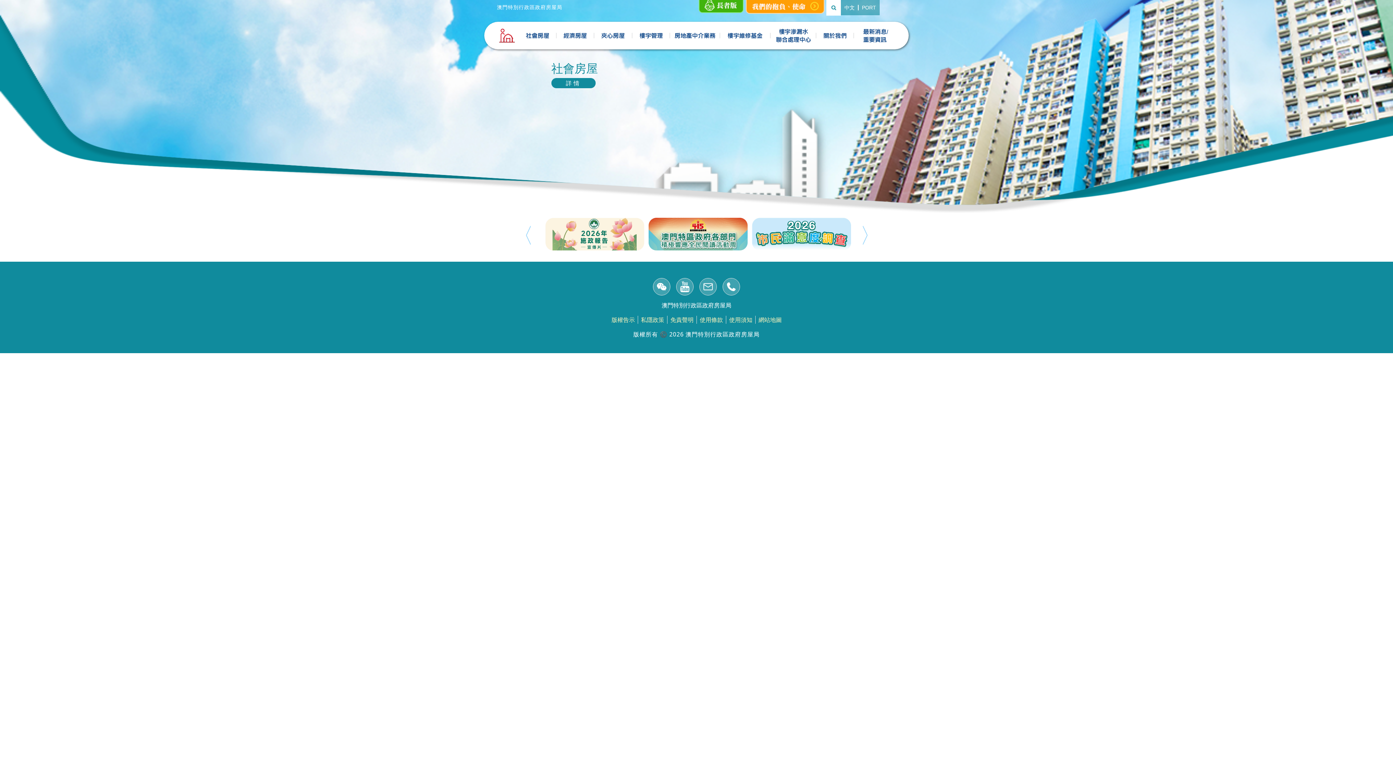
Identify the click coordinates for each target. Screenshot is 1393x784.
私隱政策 (652, 320)
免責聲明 (682, 320)
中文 (850, 8)
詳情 (573, 83)
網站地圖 (770, 320)
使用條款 (711, 320)
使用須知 (740, 320)
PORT (869, 8)
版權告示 (623, 320)
